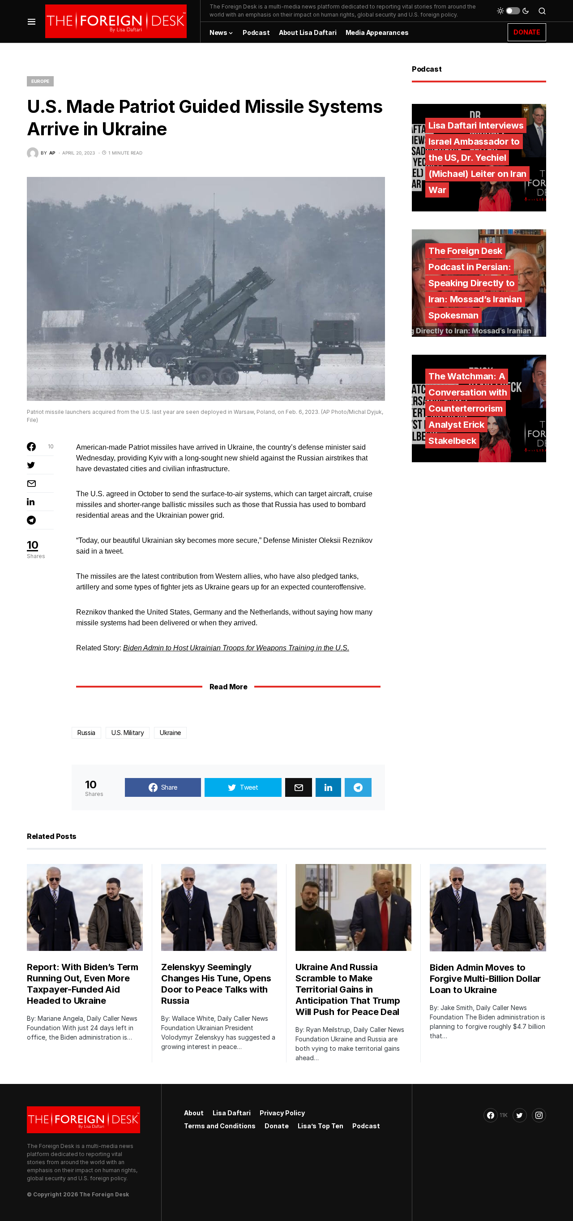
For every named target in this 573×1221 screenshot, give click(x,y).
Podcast (366, 1126)
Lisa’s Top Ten (320, 1126)
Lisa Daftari (232, 1113)
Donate (277, 1126)
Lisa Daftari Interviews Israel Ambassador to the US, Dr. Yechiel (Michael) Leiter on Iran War (477, 157)
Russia (86, 732)
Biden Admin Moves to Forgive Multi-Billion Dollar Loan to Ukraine (485, 978)
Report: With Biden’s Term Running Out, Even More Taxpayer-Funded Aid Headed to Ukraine (82, 984)
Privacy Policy (282, 1113)
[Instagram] (539, 1115)
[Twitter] (520, 1115)
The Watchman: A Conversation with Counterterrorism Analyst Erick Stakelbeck (467, 408)
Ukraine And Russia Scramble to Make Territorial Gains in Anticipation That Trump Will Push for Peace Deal (347, 989)
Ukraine (170, 732)
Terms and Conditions (220, 1126)
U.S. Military (127, 732)
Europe (40, 81)
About (194, 1113)
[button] (31, 21)
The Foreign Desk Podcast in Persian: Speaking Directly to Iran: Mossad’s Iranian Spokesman (475, 283)
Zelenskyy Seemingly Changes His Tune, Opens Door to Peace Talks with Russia (216, 984)
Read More (228, 686)
